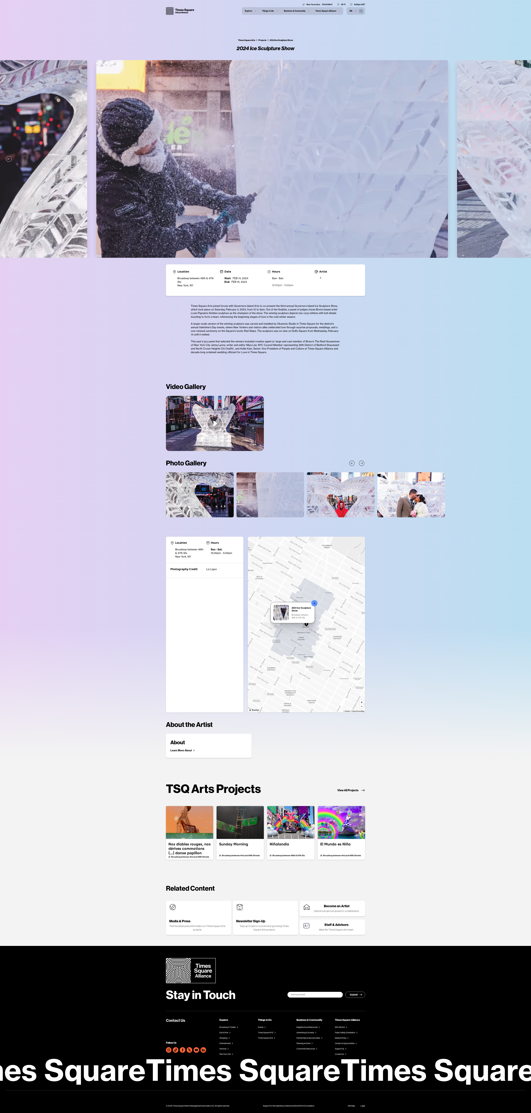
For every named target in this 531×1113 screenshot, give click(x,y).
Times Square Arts (246, 40)
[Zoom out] (362, 706)
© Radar (346, 711)
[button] (250, 11)
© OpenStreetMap (357, 711)
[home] (180, 11)
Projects (262, 40)
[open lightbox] (215, 423)
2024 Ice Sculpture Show (281, 40)
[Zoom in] (362, 702)
